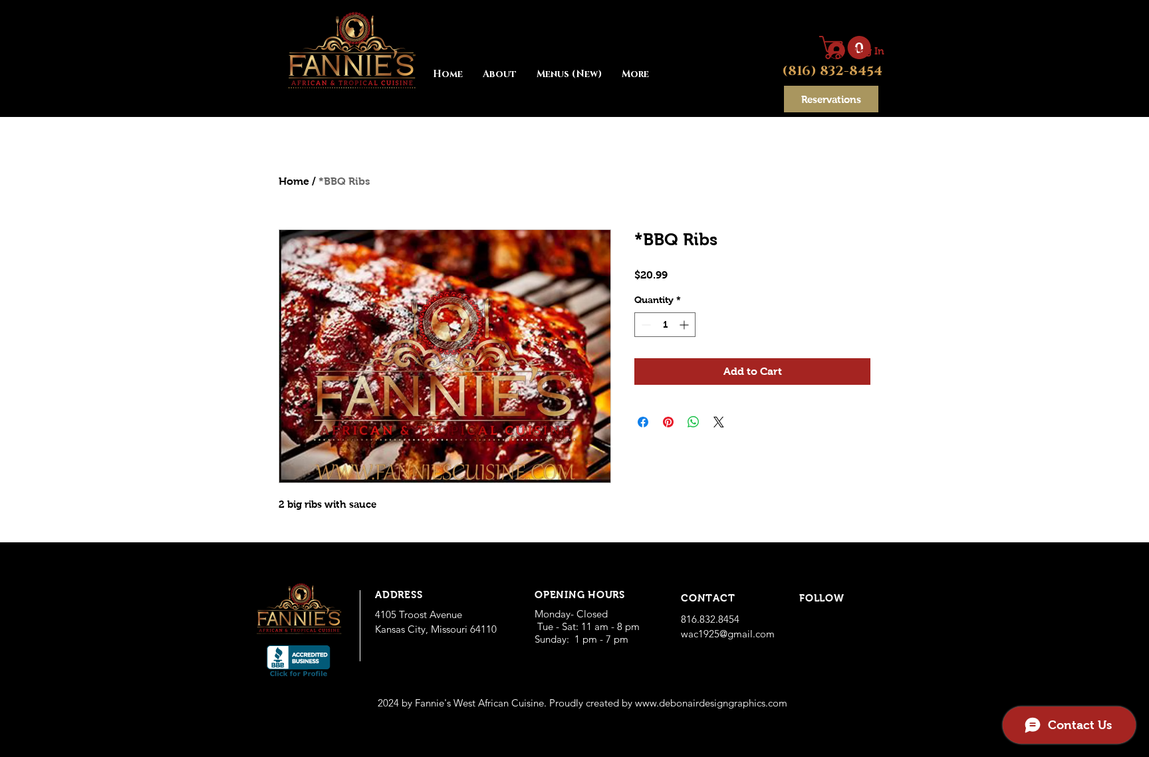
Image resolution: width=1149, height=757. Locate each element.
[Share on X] (719, 422)
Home (294, 181)
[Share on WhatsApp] (694, 422)
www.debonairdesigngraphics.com (711, 703)
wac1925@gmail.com (728, 633)
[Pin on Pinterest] (668, 422)
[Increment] (685, 324)
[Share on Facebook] (643, 422)
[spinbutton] (665, 324)
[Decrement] (644, 324)
